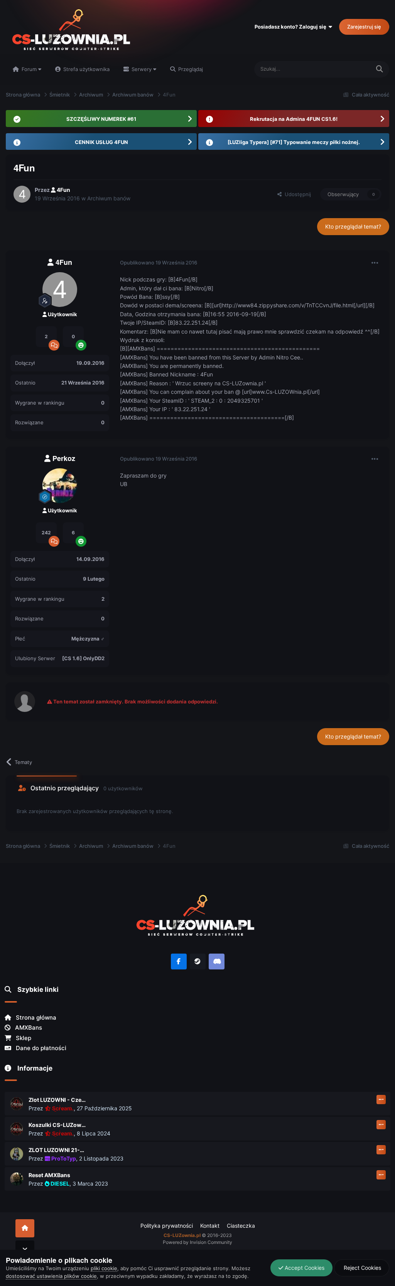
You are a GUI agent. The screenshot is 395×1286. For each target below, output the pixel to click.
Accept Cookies (303, 1267)
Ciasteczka (241, 1225)
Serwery (141, 69)
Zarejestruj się (364, 27)
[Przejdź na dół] (24, 1249)
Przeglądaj (190, 69)
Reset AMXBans (49, 1175)
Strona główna (35, 1017)
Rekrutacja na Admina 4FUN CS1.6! (294, 119)
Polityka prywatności (166, 1225)
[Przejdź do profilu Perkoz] (59, 485)
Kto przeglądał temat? (353, 226)
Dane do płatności (40, 1048)
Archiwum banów (108, 198)
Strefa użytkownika (86, 69)
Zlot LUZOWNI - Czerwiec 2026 (57, 1099)
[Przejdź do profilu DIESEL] (16, 1179)
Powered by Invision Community (197, 1242)
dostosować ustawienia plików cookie (51, 1276)
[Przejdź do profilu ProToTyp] (16, 1154)
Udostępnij (296, 194)
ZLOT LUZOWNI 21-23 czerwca (57, 1150)
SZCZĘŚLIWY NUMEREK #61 (101, 119)
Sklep (22, 1038)
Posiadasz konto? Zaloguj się (292, 27)
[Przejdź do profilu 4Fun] (22, 194)
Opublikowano (158, 262)
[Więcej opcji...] (375, 263)
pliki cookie (104, 1268)
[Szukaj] (379, 69)
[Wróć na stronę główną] (24, 1228)
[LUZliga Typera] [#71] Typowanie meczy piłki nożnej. (294, 142)
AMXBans (28, 1027)
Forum (29, 69)
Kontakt (209, 1225)
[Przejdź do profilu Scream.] (16, 1103)
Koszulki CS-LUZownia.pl (57, 1125)
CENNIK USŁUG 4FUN (101, 142)
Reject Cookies (361, 1267)
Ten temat (349, 69)
